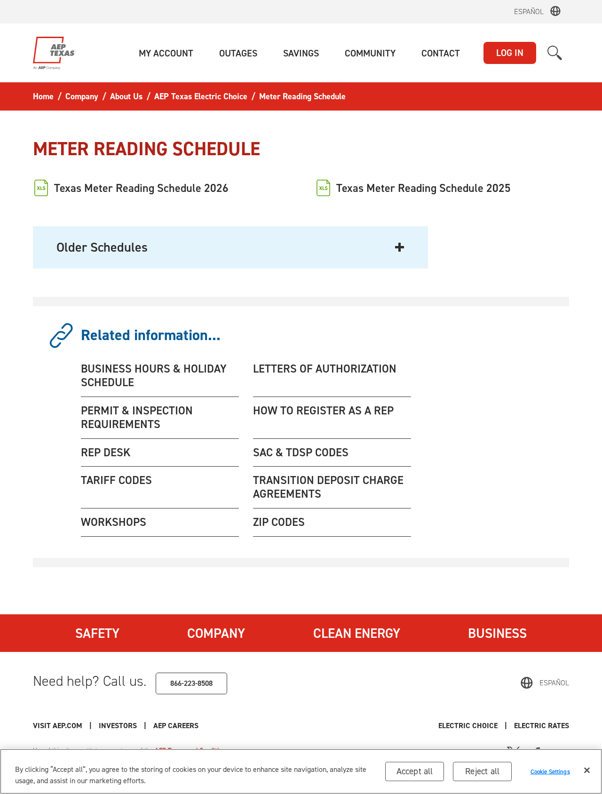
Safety (97, 633)
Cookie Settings (550, 771)
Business (497, 633)
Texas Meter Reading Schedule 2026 (141, 188)
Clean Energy (356, 633)
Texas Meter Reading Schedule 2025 (423, 188)
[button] (166, 53)
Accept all (414, 771)
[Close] (587, 770)
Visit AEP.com (57, 725)
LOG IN (509, 53)
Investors (118, 725)
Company (216, 633)
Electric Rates (541, 725)
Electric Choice (468, 725)
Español (529, 11)
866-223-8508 (191, 683)
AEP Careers (175, 725)
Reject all (482, 771)
